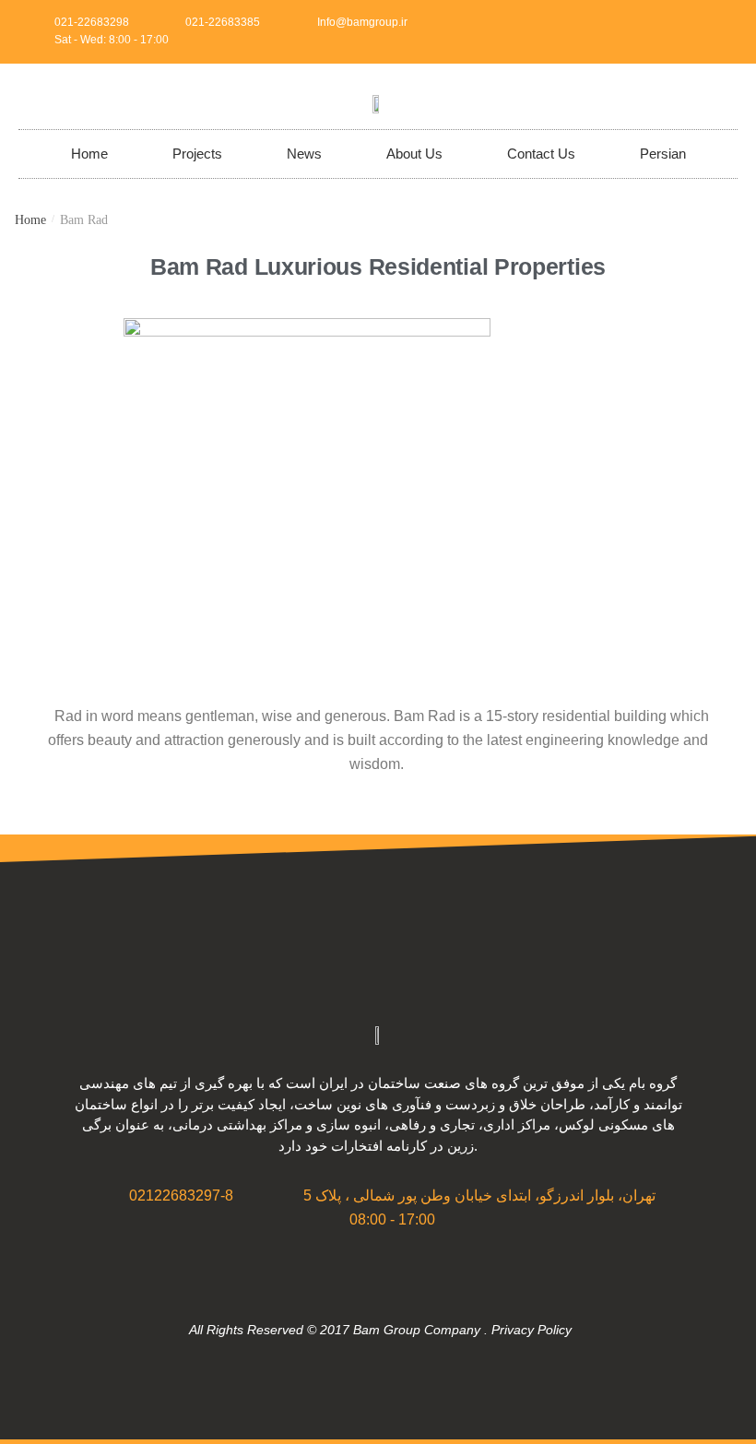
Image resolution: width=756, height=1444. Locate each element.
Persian (663, 153)
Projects (197, 153)
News (304, 153)
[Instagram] (690, 31)
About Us (414, 153)
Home (89, 153)
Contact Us (541, 153)
